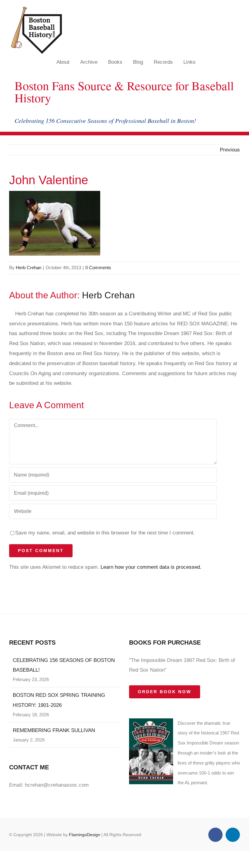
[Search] (237, 62)
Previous (230, 150)
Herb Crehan (28, 267)
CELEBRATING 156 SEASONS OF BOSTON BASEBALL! (64, 665)
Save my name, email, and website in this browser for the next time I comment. (105, 533)
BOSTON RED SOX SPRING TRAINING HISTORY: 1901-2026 (59, 700)
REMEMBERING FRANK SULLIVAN (54, 730)
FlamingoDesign (84, 834)
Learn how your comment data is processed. (151, 567)
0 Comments (98, 267)
